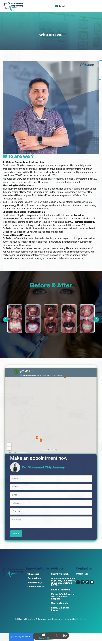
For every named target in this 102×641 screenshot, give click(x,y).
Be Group (81, 619)
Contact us (43, 638)
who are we (33, 574)
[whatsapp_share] (82, 582)
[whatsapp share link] (66, 636)
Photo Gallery (34, 582)
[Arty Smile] (14, 6)
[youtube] (92, 582)
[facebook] (78, 582)
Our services (34, 578)
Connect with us (35, 587)
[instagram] (87, 582)
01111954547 (82, 574)
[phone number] (58, 636)
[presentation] (96, 319)
